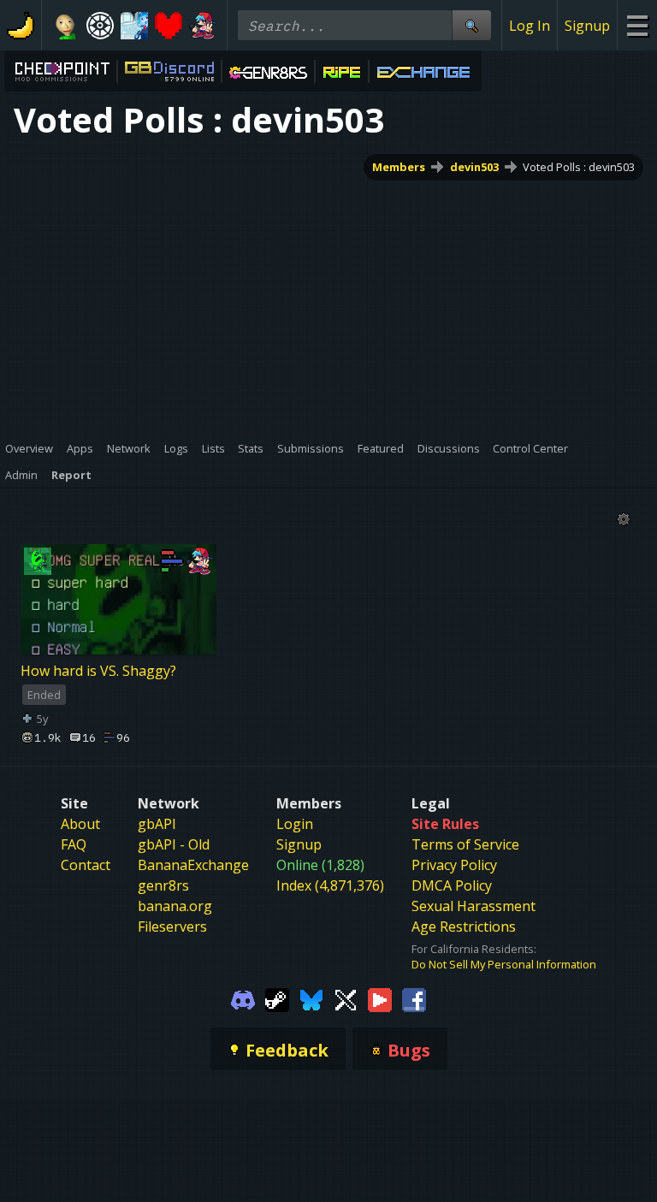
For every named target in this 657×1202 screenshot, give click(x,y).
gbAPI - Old (174, 844)
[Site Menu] (637, 25)
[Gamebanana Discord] (243, 999)
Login (294, 823)
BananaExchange (193, 865)
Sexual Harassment (473, 906)
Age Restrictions (463, 926)
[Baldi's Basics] (66, 26)
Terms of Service (465, 844)
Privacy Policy (454, 865)
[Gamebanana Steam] (277, 999)
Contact (85, 865)
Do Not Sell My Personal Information (503, 964)
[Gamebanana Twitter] (345, 999)
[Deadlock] (100, 26)
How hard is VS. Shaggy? (98, 670)
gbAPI (157, 823)
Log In (529, 25)
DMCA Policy (451, 885)
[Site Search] (471, 25)
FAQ (73, 844)
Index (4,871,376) (330, 885)
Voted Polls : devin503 (579, 167)
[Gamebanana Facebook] (414, 999)
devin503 (474, 167)
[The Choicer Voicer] (134, 26)
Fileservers (172, 926)
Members (398, 167)
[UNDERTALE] (168, 26)
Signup (587, 25)
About (80, 823)
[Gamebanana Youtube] (380, 999)
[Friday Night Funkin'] (203, 26)
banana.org (175, 906)
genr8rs (163, 885)
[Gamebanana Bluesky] (311, 999)
